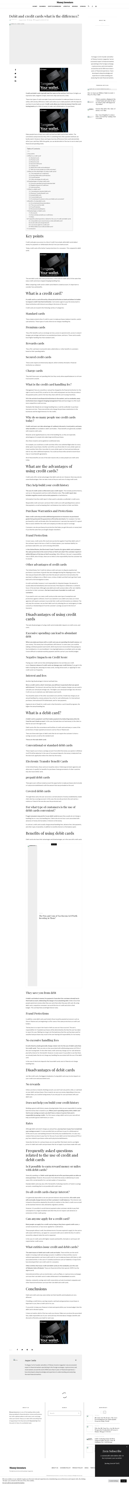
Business (42, 6)
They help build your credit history (40, 173)
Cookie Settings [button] (113, 1481)
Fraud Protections (35, 207)
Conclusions (32, 228)
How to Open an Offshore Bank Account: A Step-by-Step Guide (101, 93)
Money (35, 6)
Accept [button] (124, 1481)
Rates (32, 217)
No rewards (34, 213)
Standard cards (35, 158)
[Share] (15, 70)
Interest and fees (35, 187)
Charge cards (34, 165)
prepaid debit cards (36, 195)
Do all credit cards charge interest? (40, 222)
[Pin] (15, 77)
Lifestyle (66, 6)
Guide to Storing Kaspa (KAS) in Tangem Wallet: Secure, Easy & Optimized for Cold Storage (105, 1440)
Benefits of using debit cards (36, 201)
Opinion (83, 6)
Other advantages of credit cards (39, 179)
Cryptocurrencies (54, 6)
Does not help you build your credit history (42, 215)
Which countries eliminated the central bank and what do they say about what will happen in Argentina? (106, 101)
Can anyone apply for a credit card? (40, 224)
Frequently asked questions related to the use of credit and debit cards (49, 219)
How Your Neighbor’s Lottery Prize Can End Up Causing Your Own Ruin (106, 116)
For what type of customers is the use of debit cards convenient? (47, 199)
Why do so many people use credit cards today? (43, 169)
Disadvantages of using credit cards (38, 181)
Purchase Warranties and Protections (40, 175)
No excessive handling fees (38, 209)
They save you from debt (37, 205)
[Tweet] (15, 73)
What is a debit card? (34, 189)
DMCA (86, 1468)
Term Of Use (94, 1468)
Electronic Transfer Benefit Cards (39, 193)
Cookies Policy (65, 1468)
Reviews (75, 6)
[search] (79, 1413)
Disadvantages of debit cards (37, 211)
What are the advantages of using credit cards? (42, 171)
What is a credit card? (34, 156)
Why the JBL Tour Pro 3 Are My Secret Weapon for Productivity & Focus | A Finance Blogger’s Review (107, 1429)
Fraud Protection (35, 177)
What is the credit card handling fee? (40, 167)
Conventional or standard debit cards (41, 191)
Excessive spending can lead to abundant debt (43, 183)
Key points (31, 153)
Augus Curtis (22, 20)
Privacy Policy (77, 1468)
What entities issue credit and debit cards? (42, 226)
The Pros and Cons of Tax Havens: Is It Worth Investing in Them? (58, 917)
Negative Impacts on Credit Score (39, 185)
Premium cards (35, 160)
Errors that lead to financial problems (40, 203)
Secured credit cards (36, 163)
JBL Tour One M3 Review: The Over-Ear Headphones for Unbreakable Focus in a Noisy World (106, 1419)
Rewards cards (35, 162)
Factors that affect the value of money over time (105, 109)
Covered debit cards (36, 197)
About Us (55, 1468)
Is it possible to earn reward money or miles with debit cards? (47, 221)
